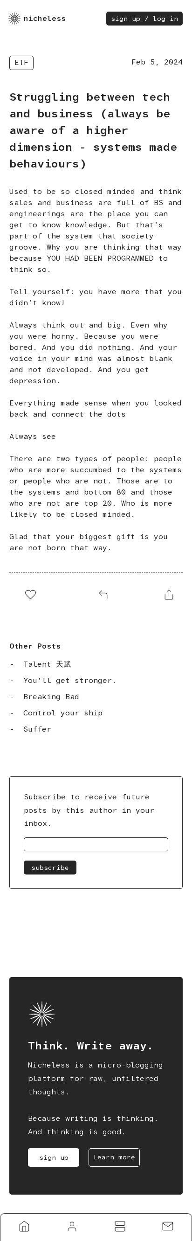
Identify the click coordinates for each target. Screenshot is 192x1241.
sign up (54, 1157)
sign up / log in (144, 18)
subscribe (50, 867)
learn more (114, 1157)
